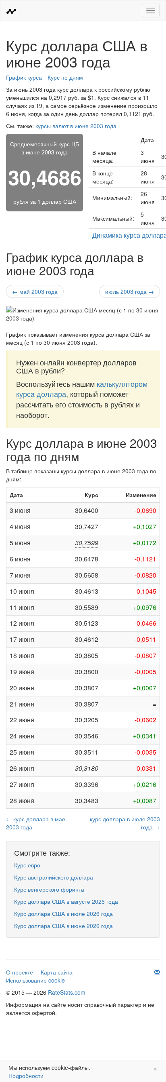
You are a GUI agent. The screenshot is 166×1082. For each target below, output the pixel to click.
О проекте (19, 972)
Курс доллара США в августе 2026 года (66, 901)
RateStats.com (66, 992)
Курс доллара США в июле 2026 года (63, 913)
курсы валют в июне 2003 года (75, 126)
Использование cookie (35, 980)
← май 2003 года (35, 291)
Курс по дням (65, 77)
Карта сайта (57, 972)
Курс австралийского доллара (53, 877)
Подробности (26, 1075)
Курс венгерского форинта (49, 889)
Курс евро (27, 865)
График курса (24, 77)
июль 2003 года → (129, 291)
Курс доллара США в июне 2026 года (63, 926)
